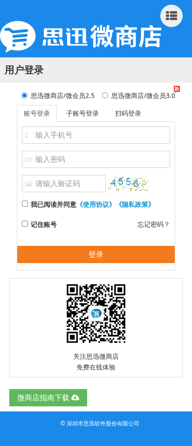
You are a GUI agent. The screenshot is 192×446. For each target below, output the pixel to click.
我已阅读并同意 (92, 204)
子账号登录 (82, 113)
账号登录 (37, 113)
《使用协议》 (96, 204)
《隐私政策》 (135, 204)
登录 (96, 254)
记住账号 (43, 224)
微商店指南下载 (44, 397)
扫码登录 (128, 113)
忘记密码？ (153, 224)
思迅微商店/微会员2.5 (63, 95)
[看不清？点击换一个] (128, 184)
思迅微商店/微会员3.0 (143, 95)
